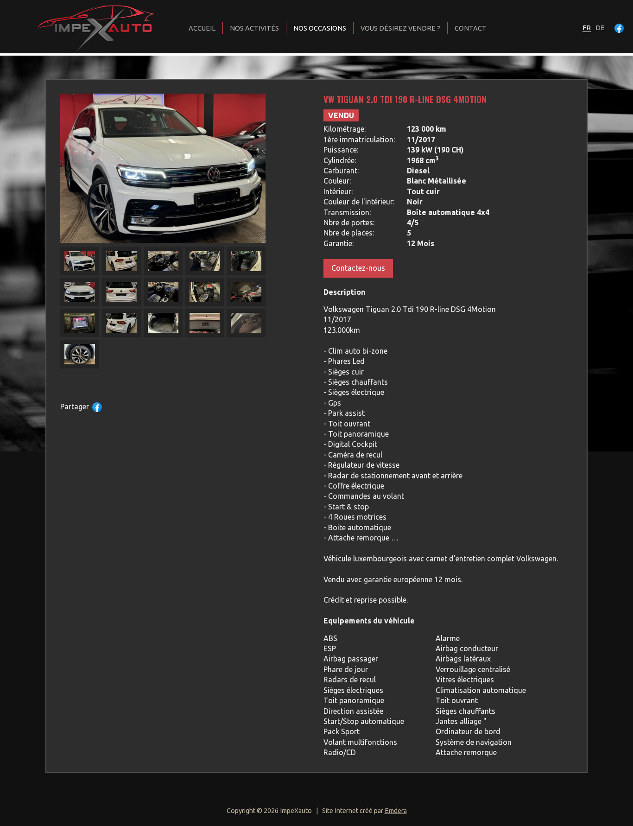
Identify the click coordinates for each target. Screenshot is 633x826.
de (600, 28)
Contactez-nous (358, 268)
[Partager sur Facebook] (97, 407)
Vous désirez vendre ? (400, 28)
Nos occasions (319, 28)
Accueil (202, 28)
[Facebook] (619, 28)
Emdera (396, 810)
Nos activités (254, 28)
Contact (471, 28)
